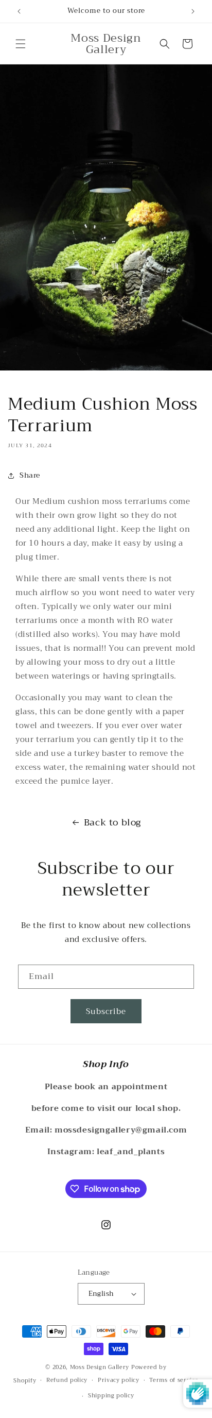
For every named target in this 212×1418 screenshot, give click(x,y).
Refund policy (66, 1380)
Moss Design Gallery (99, 1367)
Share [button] (30, 475)
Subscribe (106, 1011)
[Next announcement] (193, 11)
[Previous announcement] (19, 11)
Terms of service (173, 1380)
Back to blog (112, 822)
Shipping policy (111, 1395)
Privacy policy (118, 1380)
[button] (20, 43)
